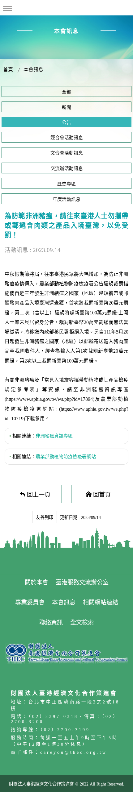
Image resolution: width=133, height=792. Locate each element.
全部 (66, 91)
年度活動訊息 (66, 199)
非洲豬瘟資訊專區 (54, 435)
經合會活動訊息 (66, 137)
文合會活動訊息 (66, 153)
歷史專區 (66, 183)
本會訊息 (33, 69)
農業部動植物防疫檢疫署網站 (66, 456)
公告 (66, 122)
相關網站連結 (100, 602)
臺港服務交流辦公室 (82, 582)
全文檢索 (82, 622)
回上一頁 (38, 494)
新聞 (66, 107)
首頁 (8, 69)
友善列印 (44, 517)
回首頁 (102, 494)
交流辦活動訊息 (66, 168)
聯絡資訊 (51, 622)
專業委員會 (30, 602)
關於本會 (36, 582)
